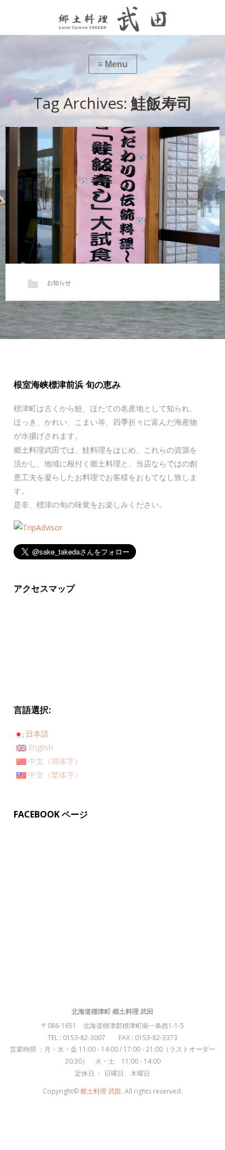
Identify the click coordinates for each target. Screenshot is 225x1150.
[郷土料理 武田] (112, 17)
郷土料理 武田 (100, 1091)
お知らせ (59, 282)
